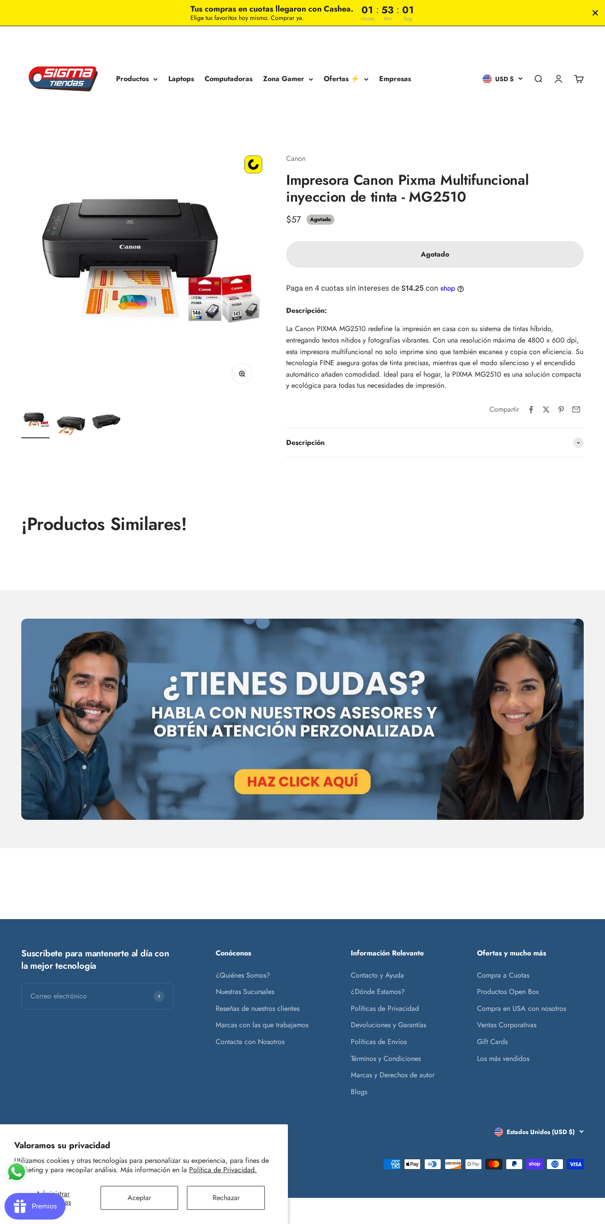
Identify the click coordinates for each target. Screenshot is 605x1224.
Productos (132, 79)
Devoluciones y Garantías (388, 1025)
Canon (296, 158)
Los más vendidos (503, 1058)
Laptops (181, 79)
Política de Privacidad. (223, 1170)
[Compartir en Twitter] (546, 409)
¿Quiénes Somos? (243, 975)
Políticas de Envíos (379, 1042)
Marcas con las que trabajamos (262, 1025)
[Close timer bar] (595, 13)
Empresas (395, 79)
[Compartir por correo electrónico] (576, 409)
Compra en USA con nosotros (521, 1008)
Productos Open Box (508, 991)
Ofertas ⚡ (342, 79)
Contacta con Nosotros (250, 1042)
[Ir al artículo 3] (106, 422)
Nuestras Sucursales (245, 991)
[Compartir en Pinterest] (561, 409)
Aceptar (139, 1198)
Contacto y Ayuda (377, 975)
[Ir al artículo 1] (35, 422)
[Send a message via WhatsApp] (16, 1172)
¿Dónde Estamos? (378, 991)
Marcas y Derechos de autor (392, 1075)
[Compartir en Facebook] (531, 409)
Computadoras (228, 79)
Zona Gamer (283, 79)
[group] (302, 719)
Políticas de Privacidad (385, 1008)
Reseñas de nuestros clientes (257, 1008)
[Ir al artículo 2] (71, 427)
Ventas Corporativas (506, 1025)
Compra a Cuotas (503, 975)
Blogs (359, 1092)
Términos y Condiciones (386, 1058)
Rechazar (226, 1198)
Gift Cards (492, 1042)
